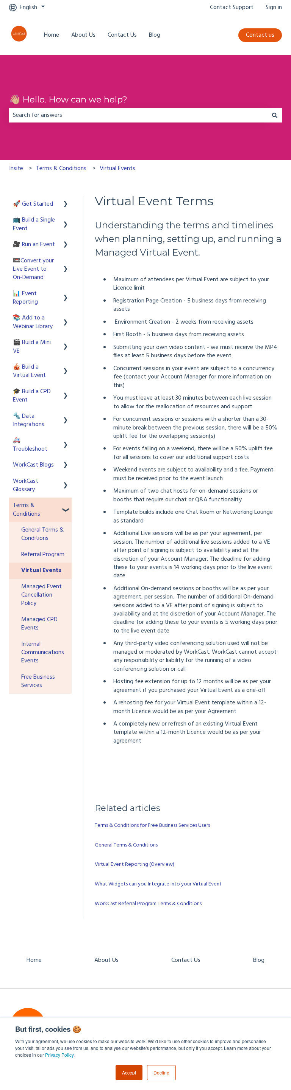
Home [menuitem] (34, 960)
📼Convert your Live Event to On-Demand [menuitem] (33, 269)
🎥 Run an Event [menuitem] (34, 245)
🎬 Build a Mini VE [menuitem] (32, 347)
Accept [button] (129, 1072)
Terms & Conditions (61, 169)
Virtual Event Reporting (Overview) (134, 864)
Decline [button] (161, 1072)
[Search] (275, 115)
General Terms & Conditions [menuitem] (42, 534)
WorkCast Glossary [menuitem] (25, 485)
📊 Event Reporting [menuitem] (25, 298)
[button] (65, 204)
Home (51, 35)
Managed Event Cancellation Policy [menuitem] (41, 595)
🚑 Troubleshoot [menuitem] (30, 445)
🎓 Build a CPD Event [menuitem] (32, 396)
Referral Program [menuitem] (42, 555)
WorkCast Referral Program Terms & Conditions (148, 903)
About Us (83, 35)
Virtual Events (117, 169)
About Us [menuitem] (106, 960)
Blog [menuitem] (258, 960)
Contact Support (231, 7)
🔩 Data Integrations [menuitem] (28, 420)
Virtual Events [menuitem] (41, 570)
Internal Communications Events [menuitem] (42, 652)
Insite (16, 169)
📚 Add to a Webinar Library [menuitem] (33, 322)
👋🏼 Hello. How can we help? (68, 99)
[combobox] (138, 115)
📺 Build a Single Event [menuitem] (34, 224)
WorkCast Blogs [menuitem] (33, 465)
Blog (154, 35)
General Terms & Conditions (126, 845)
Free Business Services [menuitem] (38, 681)
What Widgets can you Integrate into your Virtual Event (158, 884)
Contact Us (122, 35)
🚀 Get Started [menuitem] (33, 204)
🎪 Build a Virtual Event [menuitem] (29, 371)
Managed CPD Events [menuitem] (39, 624)
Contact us (260, 35)
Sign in (274, 7)
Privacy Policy (59, 1054)
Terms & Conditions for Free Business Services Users (152, 825)
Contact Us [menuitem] (185, 960)
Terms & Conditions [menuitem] (26, 510)
